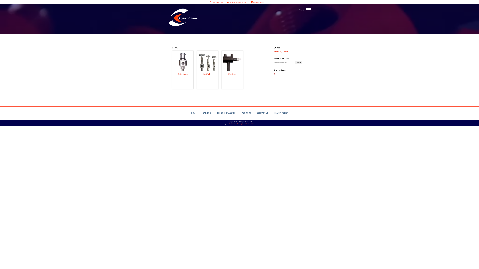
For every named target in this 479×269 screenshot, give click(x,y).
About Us (246, 113)
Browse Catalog (258, 2)
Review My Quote (281, 51)
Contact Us (262, 113)
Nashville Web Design (236, 124)
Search (298, 63)
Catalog (207, 113)
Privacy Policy (281, 113)
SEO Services (249, 124)
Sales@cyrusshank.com (238, 2)
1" (277, 74)
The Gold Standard (226, 113)
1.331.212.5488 (217, 2)
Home (193, 113)
